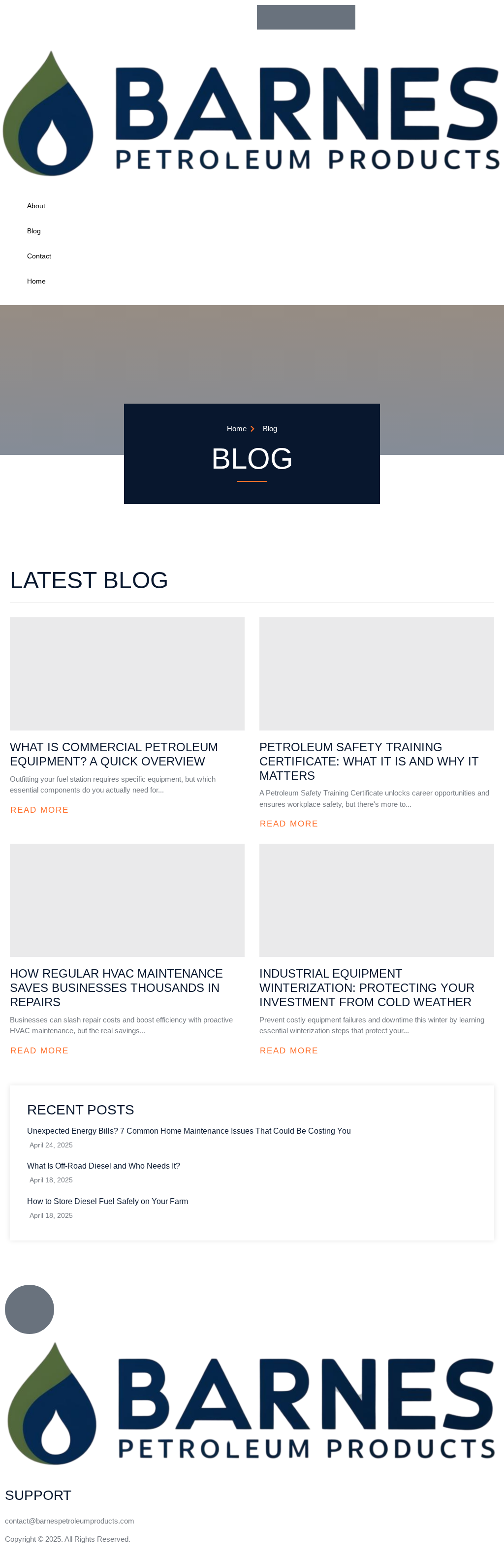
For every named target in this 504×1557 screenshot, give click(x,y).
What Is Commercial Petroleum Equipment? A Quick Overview (114, 754)
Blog (34, 231)
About (36, 206)
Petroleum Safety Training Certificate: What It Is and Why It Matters (369, 761)
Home (36, 281)
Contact (39, 256)
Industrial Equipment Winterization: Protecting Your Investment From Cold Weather (366, 988)
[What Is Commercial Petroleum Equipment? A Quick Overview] (127, 674)
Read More (39, 810)
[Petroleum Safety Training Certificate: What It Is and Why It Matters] (376, 674)
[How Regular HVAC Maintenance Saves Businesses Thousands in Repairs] (127, 900)
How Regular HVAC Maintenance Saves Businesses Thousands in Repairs (116, 988)
